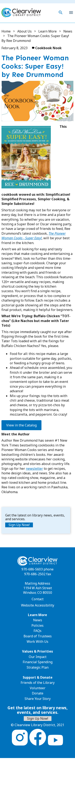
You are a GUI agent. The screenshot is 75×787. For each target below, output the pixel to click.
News (67, 31)
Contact (38, 599)
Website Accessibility (37, 605)
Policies (37, 625)
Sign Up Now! (19, 525)
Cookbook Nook (48, 48)
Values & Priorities (37, 651)
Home (6, 31)
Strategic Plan (38, 667)
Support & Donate (37, 677)
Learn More (47, 31)
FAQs (37, 630)
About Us (24, 31)
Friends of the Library (38, 682)
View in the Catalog (21, 425)
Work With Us (37, 641)
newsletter (34, 468)
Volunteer (37, 688)
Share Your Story (38, 698)
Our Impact (37, 656)
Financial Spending (37, 662)
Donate (37, 693)
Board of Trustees (38, 636)
